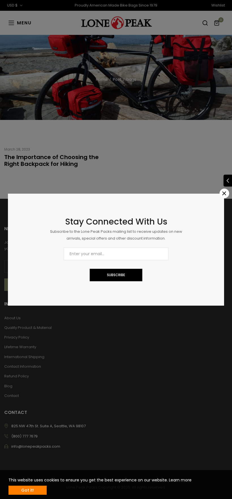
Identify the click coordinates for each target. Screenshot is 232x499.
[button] (228, 181)
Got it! (27, 490)
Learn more (180, 480)
